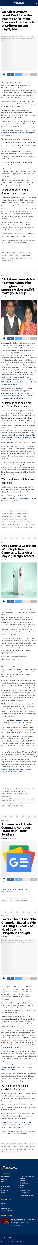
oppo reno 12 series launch (22, 803)
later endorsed (18, 1074)
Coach (20, 1143)
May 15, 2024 (17, 33)
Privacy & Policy (6, 1208)
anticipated (19, 720)
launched (11, 738)
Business (4, 1179)
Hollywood (32, 498)
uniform (22, 258)
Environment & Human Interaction (8, 1189)
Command (16, 898)
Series (9, 805)
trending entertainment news (24, 527)
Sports (7, 8)
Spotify (10, 766)
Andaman (8, 898)
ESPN (25, 1143)
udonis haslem (15, 1152)
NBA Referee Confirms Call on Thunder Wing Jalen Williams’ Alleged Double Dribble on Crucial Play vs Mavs (18, 1067)
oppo (27, 793)
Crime (3, 1184)
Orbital (5, 764)
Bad (7, 1143)
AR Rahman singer (7, 519)
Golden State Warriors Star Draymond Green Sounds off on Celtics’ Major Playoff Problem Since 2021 (16, 1124)
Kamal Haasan (26, 489)
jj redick (15, 1146)
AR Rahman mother (21, 513)
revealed (12, 650)
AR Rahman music (7, 516)
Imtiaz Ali (11, 524)
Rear (34, 803)
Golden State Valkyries (24, 252)
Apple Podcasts (13, 769)
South (3, 501)
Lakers (22, 1146)
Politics (22, 1180)
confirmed (22, 638)
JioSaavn (22, 766)
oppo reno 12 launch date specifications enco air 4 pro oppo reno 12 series (18, 799)
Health (7, 820)
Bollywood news (7, 521)
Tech (7, 542)
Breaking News (6, 1176)
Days (15, 521)
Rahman (25, 524)
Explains (31, 1143)
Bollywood (24, 498)
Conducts (24, 898)
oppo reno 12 (6, 796)
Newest (11, 255)
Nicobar (17, 900)
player (4, 258)
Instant (4, 255)
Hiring (4, 1146)
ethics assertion (11, 791)
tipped (34, 704)
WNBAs (10, 261)
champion (13, 1143)
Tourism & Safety (25, 1190)
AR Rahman (11, 418)
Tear (12, 527)
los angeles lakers (7, 1149)
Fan (14, 252)
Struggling (5, 527)
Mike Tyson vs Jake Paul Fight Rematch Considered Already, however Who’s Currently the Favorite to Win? (18, 132)
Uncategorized (24, 1192)
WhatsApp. (17, 388)
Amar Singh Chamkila (12, 511)
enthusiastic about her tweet (13, 182)
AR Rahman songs (20, 519)
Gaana (16, 766)
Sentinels (24, 900)
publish (3, 685)
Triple (21, 805)
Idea (9, 1146)
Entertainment (9, 276)
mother (18, 524)
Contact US (4, 1206)
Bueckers (8, 252)
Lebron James (30, 1146)
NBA (25, 1149)
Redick (31, 1149)
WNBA (4, 261)
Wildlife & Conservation (27, 1195)
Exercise (4, 900)
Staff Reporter (7, 33)
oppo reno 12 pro (7, 803)
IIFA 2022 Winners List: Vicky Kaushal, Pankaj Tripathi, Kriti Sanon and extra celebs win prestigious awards (17, 395)
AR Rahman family (7, 513)
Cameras (8, 793)
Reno (3, 805)
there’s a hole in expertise (13, 214)
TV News (20, 391)
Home (2, 8)
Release (10, 258)
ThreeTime (5, 1152)
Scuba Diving (24, 1183)
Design (15, 793)
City (2, 1181)
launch (21, 793)
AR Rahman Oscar (20, 516)
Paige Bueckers (25, 255)
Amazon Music (24, 769)
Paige (17, 255)
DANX (31, 898)
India (11, 900)
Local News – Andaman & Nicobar (27, 1177)
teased (18, 690)
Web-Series (16, 501)
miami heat (18, 1149)
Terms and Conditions (8, 1211)
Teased (15, 805)
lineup (32, 612)
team (16, 258)
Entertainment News (7, 391)
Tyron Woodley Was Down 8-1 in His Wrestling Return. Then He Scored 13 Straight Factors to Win (23, 1221)
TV (7, 501)
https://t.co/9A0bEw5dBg (27, 142)
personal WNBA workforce (12, 106)
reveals (32, 524)
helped (4, 524)
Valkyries (29, 258)
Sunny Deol (11, 492)
